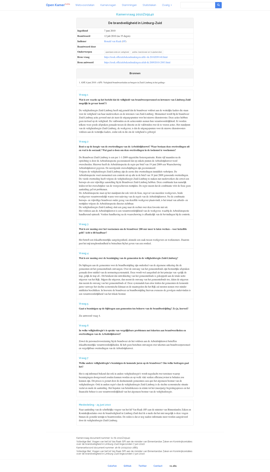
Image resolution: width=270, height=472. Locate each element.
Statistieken (149, 5)
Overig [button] (166, 5)
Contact (157, 466)
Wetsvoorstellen (84, 5)
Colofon (112, 466)
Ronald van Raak (112, 41)
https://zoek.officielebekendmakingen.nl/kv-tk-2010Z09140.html (136, 57)
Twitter (142, 466)
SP (124, 41)
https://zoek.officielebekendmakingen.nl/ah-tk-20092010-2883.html (137, 62)
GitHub (127, 466)
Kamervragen (108, 5)
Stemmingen (129, 5)
